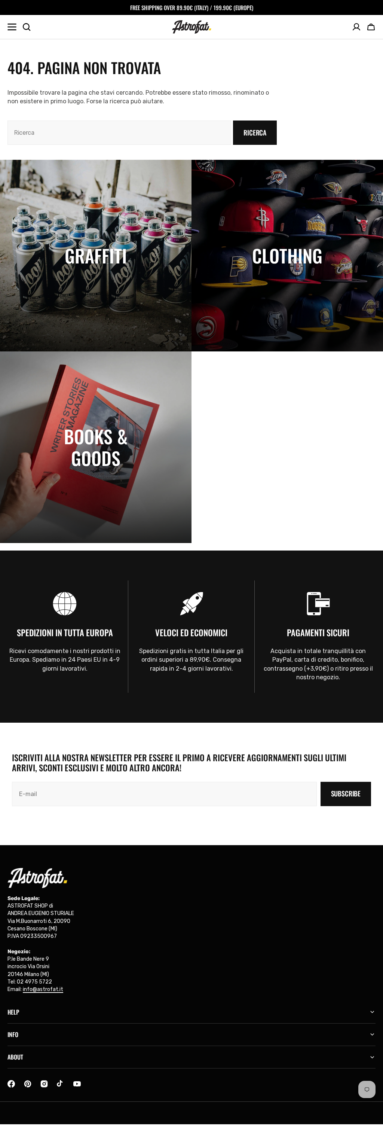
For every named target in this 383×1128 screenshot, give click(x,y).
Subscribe (346, 793)
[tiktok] (60, 1084)
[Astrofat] (191, 27)
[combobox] (119, 133)
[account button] (356, 26)
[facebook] (11, 1084)
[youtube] (77, 1084)
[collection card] (96, 255)
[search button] (26, 26)
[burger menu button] (11, 26)
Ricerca (254, 132)
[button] (371, 26)
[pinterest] (27, 1084)
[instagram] (44, 1084)
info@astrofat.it (43, 989)
